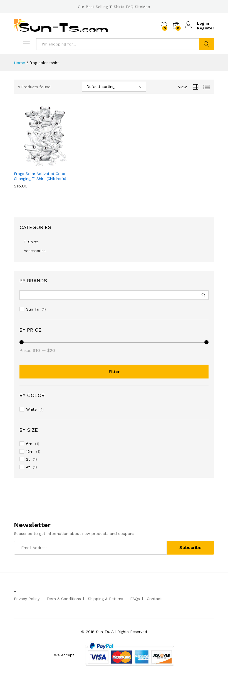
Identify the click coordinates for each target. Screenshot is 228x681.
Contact (154, 598)
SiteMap (142, 6)
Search (206, 44)
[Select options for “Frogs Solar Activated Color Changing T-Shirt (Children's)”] (31, 164)
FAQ (129, 6)
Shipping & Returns (105, 598)
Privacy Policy (26, 598)
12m (29, 451)
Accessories (35, 250)
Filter (114, 371)
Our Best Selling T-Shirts (101, 6)
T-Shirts (31, 242)
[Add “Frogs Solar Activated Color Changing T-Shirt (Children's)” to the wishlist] (57, 164)
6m (29, 443)
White (31, 409)
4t (28, 467)
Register (205, 28)
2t (28, 459)
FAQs (135, 598)
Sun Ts (32, 309)
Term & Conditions (63, 598)
